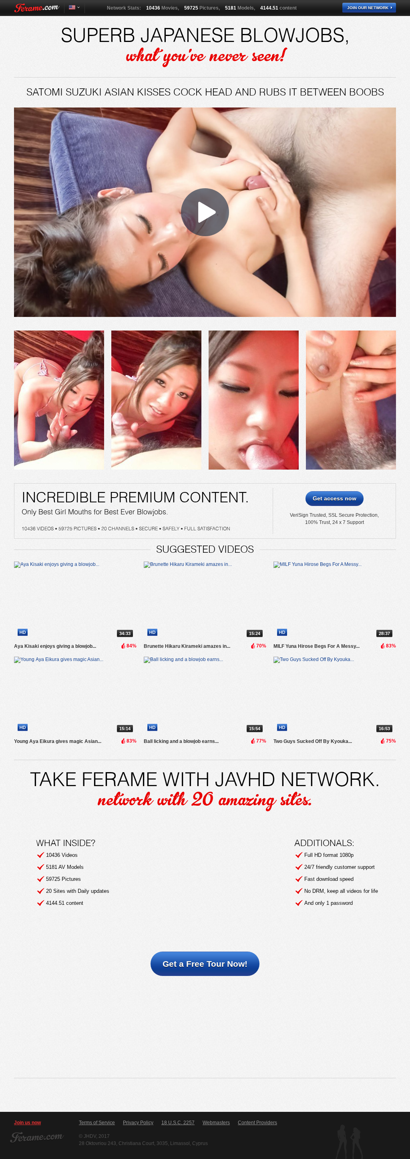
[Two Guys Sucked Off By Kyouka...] (334, 696)
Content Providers (257, 1122)
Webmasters (216, 1122)
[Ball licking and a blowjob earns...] (205, 696)
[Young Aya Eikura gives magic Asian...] (75, 696)
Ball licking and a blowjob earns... (181, 741)
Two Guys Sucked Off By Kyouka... (312, 741)
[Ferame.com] (37, 8)
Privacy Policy (138, 1122)
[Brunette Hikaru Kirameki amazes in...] (205, 601)
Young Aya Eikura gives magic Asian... (57, 741)
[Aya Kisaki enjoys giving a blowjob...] (75, 601)
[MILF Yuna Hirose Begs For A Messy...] (334, 601)
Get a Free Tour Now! (205, 963)
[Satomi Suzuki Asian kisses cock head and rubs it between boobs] (59, 400)
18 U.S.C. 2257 (178, 1122)
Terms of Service (97, 1122)
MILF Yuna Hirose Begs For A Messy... (316, 646)
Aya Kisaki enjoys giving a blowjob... (55, 646)
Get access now (334, 498)
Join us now (27, 1122)
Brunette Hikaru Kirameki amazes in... (187, 646)
